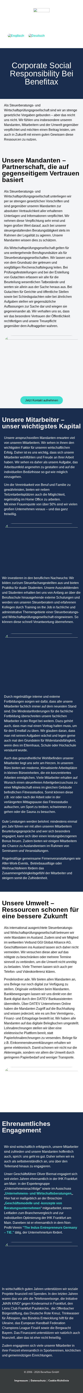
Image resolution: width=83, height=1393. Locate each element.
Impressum (21, 1380)
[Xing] (39, 1389)
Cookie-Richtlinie (58, 1380)
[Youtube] (48, 1389)
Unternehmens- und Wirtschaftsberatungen (38, 1193)
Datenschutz (38, 1380)
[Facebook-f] (34, 1389)
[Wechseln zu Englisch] (16, 35)
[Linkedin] (43, 1389)
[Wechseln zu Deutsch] (36, 35)
